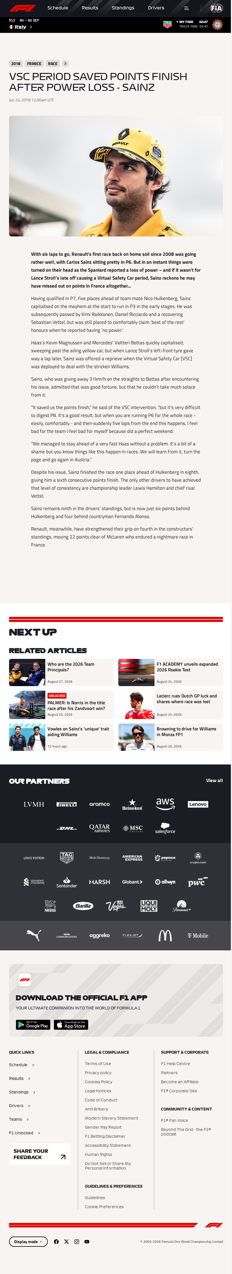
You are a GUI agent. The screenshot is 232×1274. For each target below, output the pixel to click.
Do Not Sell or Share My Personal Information (108, 1166)
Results (90, 8)
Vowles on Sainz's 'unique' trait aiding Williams (78, 732)
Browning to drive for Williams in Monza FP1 (186, 732)
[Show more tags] (65, 63)
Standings (123, 8)
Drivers (156, 8)
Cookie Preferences (104, 1207)
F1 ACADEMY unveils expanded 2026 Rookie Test (187, 667)
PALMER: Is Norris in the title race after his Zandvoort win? (76, 705)
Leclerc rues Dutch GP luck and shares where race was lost (187, 699)
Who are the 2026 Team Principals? (71, 667)
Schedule (58, 8)
